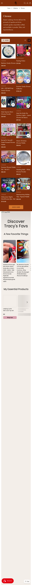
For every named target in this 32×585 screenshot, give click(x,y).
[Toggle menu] (2, 3)
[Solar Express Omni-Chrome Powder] (8, 101)
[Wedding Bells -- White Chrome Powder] (23, 157)
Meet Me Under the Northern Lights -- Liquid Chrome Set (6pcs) (23, 115)
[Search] (24, 3)
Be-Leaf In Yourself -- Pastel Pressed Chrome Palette (8, 142)
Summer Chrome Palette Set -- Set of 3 (8, 168)
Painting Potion (20, 61)
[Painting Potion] (23, 50)
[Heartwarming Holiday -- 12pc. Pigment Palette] (23, 184)
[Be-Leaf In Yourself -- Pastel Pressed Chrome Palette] (8, 129)
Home (8, 8)
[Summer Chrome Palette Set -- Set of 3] (8, 156)
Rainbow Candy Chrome (8, 63)
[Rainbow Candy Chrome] (8, 51)
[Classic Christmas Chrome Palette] (23, 130)
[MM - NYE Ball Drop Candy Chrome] (8, 76)
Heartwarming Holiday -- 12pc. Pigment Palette (23, 195)
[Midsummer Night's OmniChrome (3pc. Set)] (8, 185)
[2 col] (29, 40)
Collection (15, 8)
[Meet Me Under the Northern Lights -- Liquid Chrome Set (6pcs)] (23, 102)
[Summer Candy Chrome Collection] (23, 76)
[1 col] (25, 40)
